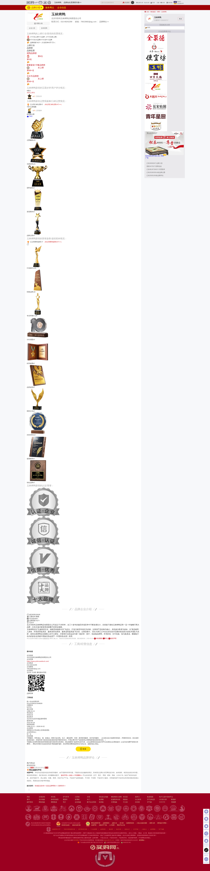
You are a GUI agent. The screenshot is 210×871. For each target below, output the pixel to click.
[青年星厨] (155, 116)
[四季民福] (155, 77)
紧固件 (65, 799)
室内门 (137, 797)
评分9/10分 (31, 765)
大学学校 (135, 829)
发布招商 (44, 28)
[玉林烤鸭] (155, 87)
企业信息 (61, 7)
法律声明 (93, 825)
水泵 (88, 797)
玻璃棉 (77, 799)
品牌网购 (152, 829)
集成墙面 (150, 797)
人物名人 (144, 829)
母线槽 (173, 802)
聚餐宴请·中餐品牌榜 (36, 65)
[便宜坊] (155, 57)
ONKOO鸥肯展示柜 (69, 829)
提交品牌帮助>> (51, 786)
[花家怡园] (155, 106)
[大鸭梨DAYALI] (155, 97)
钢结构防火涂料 (116, 797)
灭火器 (125, 802)
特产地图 (161, 829)
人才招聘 (112, 825)
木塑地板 (114, 802)
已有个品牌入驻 (155, 163)
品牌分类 (140, 2)
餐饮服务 (153, 12)
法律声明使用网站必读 (113, 842)
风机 (28, 797)
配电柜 (173, 799)
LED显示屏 (163, 799)
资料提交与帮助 (161, 823)
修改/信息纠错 (76, 825)
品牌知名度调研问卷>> (72, 2)
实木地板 (42, 799)
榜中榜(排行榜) (82, 829)
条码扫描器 (55, 799)
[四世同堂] (155, 126)
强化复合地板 (103, 797)
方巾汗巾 (162, 802)
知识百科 (118, 829)
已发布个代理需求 (156, 169)
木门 (88, 799)
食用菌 (101, 799)
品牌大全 (114, 823)
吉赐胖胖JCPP (56, 829)
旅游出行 (127, 829)
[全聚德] (155, 37)
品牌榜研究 (106, 823)
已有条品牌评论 (155, 175)
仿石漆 (137, 802)
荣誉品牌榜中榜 (95, 823)
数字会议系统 (91, 802)
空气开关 (66, 797)
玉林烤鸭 (163, 12)
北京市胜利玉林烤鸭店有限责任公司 (66, 18)
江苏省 (77, 797)
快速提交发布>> (40, 786)
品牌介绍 (35, 7)
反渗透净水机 (115, 799)
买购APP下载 (103, 825)
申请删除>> (78, 775)
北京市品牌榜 (33, 76)
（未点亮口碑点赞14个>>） (53, 104)
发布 (163, 2)
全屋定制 (42, 797)
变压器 (125, 797)
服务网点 (49, 7)
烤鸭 (158, 12)
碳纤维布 (30, 802)
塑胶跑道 (54, 802)
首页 (147, 12)
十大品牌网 (93, 829)
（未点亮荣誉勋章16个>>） (53, 242)
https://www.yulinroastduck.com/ (38, 661)
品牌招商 (103, 829)
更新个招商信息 (154, 166)
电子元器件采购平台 (166, 797)
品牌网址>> (104, 22)
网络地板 (42, 802)
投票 (32, 62)
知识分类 (146, 2)
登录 (153, 2)
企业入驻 (32, 28)
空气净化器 (151, 799)
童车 (28, 799)
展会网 (111, 829)
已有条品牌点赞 (156, 172)
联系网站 (142, 840)
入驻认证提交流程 (141, 823)
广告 (147, 158)
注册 (158, 2)
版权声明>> (65, 775)
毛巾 (64, 802)
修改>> (71, 775)
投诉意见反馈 (65, 825)
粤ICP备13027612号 (97, 842)
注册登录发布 (130, 823)
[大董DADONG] (155, 47)
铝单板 (101, 802)
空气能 (149, 802)
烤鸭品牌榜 (32, 53)
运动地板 (78, 802)
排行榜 (122, 823)
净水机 (53, 797)
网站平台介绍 (121, 825)
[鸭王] (155, 67)
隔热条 (125, 799)
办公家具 (138, 799)
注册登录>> (62, 786)
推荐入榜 (152, 823)
